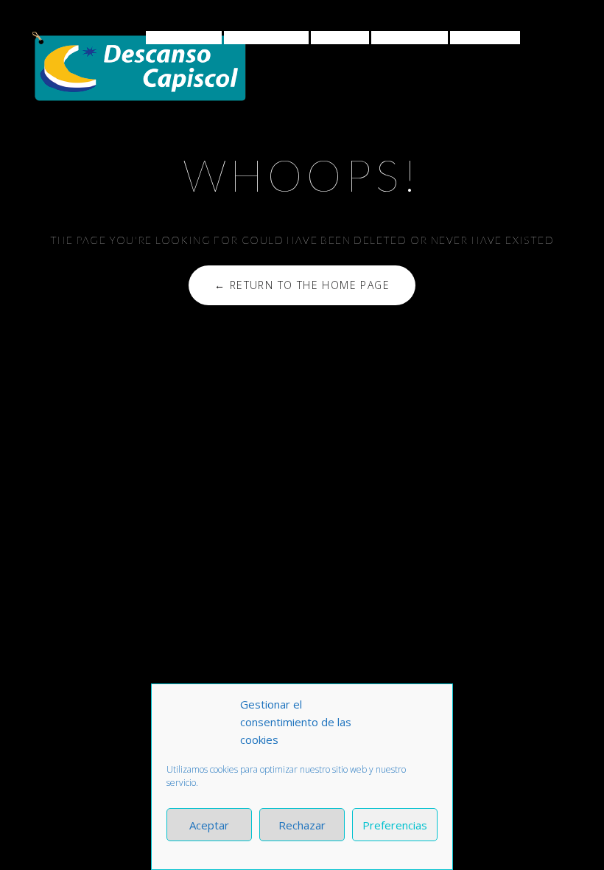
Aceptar (209, 825)
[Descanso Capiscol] (139, 66)
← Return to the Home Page (302, 285)
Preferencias (394, 825)
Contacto (485, 37)
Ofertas (340, 37)
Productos (261, 37)
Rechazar (302, 825)
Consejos (179, 37)
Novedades (409, 37)
